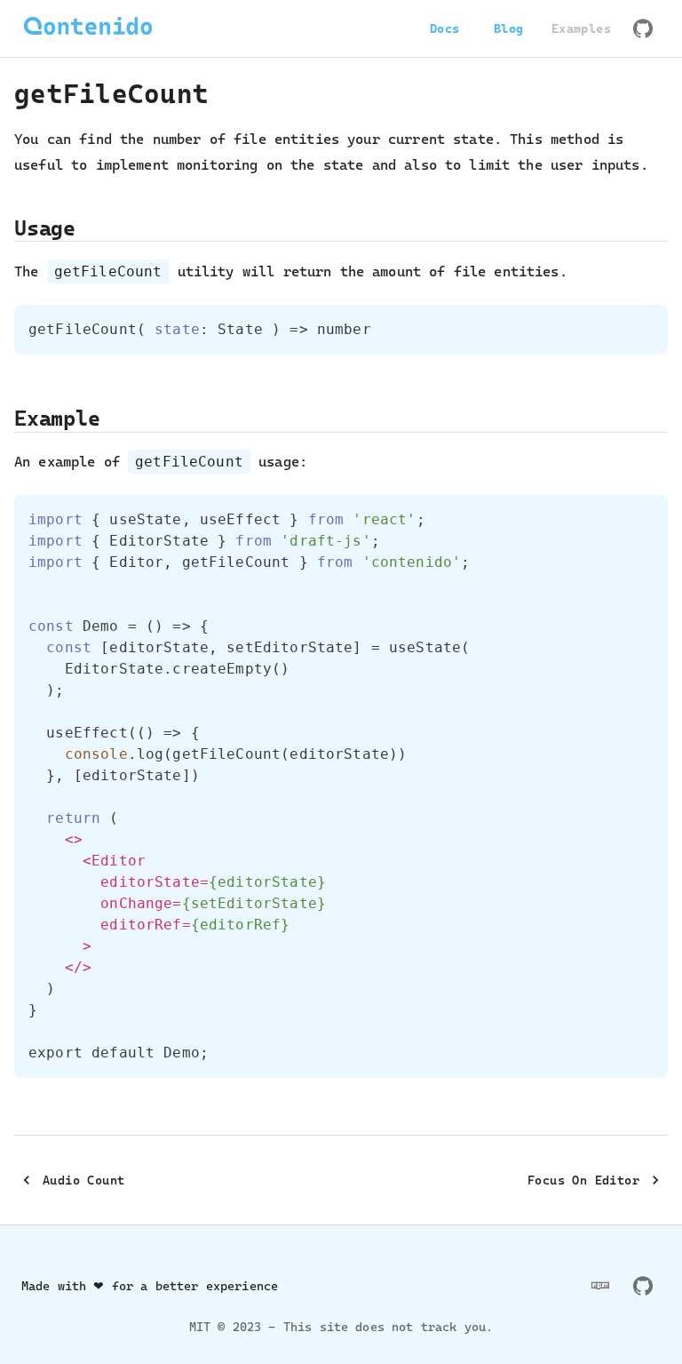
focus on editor (583, 1180)
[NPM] (600, 1286)
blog (509, 28)
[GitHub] (643, 28)
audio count (83, 1180)
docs (445, 28)
